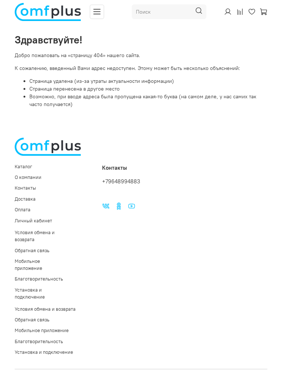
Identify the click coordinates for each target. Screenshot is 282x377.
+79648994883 (121, 181)
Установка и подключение (30, 293)
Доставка (25, 199)
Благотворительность (39, 279)
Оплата (22, 209)
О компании (28, 177)
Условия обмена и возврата (35, 236)
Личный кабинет (33, 220)
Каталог (23, 166)
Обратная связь (32, 250)
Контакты (25, 188)
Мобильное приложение (28, 264)
